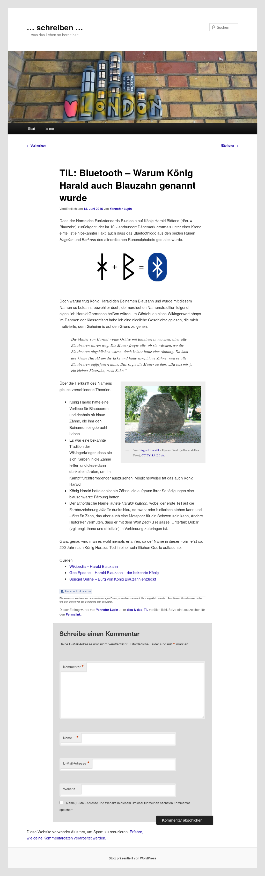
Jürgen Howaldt (149, 450)
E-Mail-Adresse (76, 763)
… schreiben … (55, 27)
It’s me (48, 128)
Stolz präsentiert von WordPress (133, 858)
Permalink (73, 614)
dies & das (134, 609)
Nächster (229, 145)
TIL (146, 609)
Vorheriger (36, 145)
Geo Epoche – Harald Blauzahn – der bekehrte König (114, 572)
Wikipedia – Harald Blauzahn (93, 566)
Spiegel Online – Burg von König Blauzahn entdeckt (112, 579)
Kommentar (73, 667)
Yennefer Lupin (121, 208)
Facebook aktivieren (78, 591)
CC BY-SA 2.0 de (153, 455)
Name (71, 738)
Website (69, 788)
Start (31, 128)
